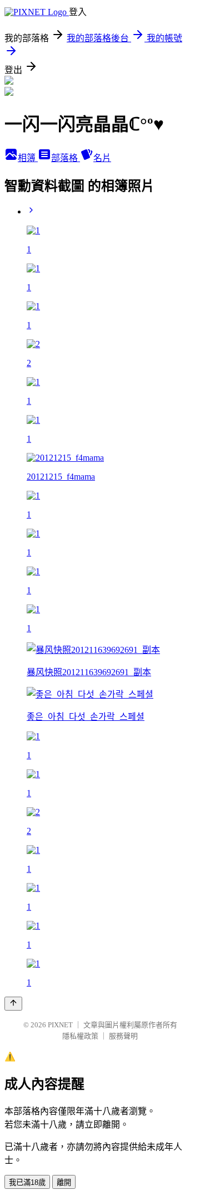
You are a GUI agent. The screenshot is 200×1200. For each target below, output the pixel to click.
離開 (64, 1182)
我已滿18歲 (27, 1182)
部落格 (65, 158)
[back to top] (13, 1004)
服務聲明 (123, 1036)
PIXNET (60, 1025)
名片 (102, 158)
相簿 (28, 158)
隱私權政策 (80, 1036)
